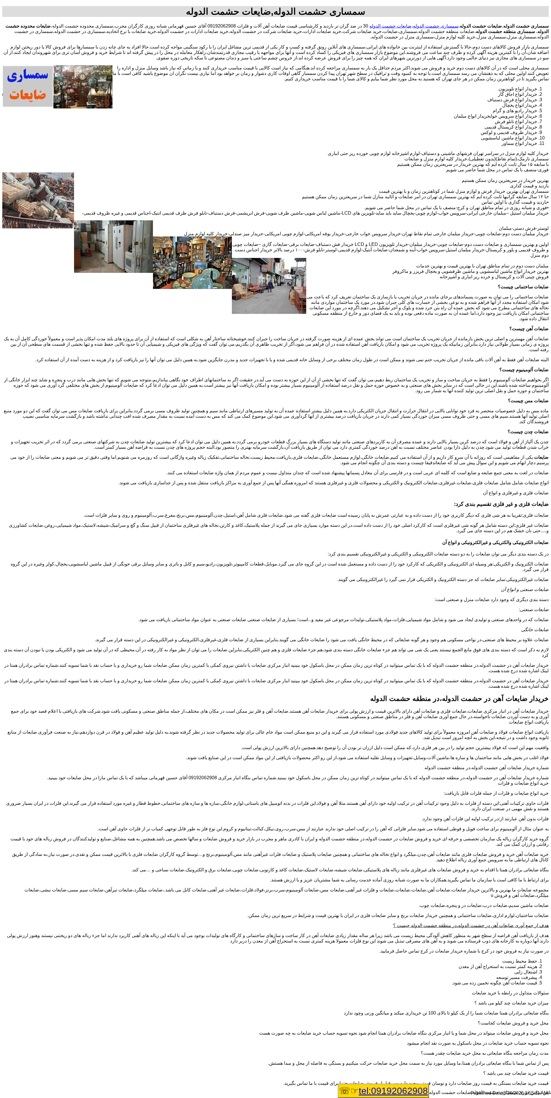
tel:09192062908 (393, 1091)
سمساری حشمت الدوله (435, 26)
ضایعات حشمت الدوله (390, 26)
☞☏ (383, 1091)
